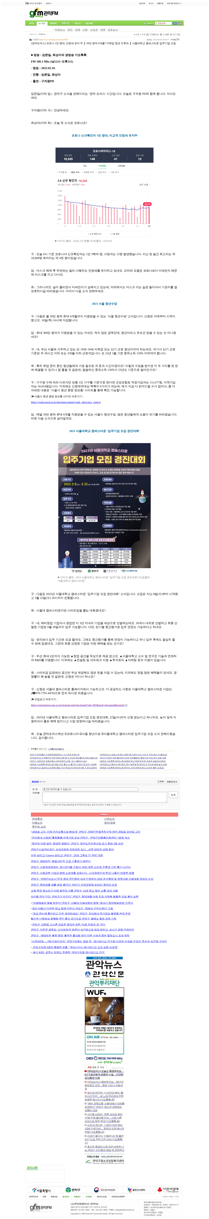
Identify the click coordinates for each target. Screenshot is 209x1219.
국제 (102, 29)
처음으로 (32, 34)
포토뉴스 (113, 29)
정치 (70, 29)
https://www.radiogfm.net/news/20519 (53, 40)
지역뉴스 (60, 29)
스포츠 (94, 29)
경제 (77, 29)
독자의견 (35, 781)
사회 (85, 29)
